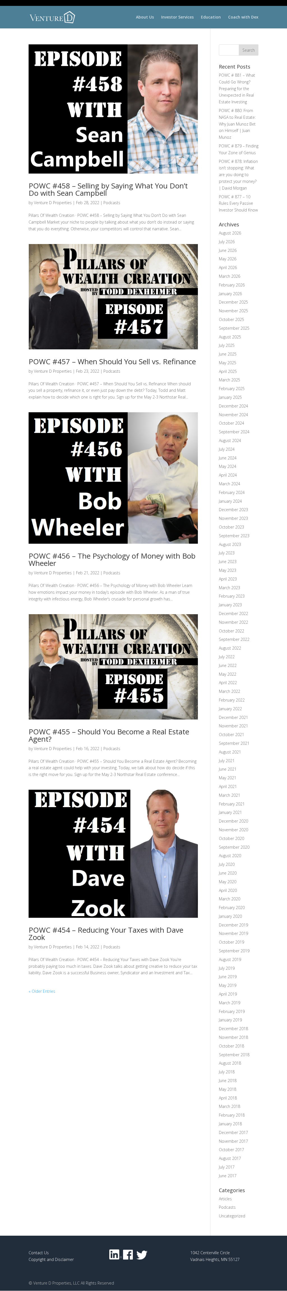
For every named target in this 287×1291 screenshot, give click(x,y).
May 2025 (227, 362)
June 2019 (228, 976)
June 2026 (228, 250)
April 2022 (228, 682)
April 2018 (228, 1098)
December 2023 (233, 509)
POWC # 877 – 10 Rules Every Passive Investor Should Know (238, 203)
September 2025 (234, 328)
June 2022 (228, 665)
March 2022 (229, 691)
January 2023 (230, 604)
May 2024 (227, 466)
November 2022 (233, 622)
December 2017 (233, 1132)
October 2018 (231, 1046)
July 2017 (227, 1167)
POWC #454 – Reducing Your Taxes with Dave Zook (106, 933)
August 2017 (230, 1158)
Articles (225, 1198)
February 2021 (232, 804)
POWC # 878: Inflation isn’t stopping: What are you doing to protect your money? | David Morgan (238, 175)
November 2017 (233, 1141)
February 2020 (232, 907)
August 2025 (230, 337)
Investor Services (177, 17)
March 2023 (229, 587)
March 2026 (229, 276)
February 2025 (232, 388)
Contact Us (39, 1252)
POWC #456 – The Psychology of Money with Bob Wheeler (112, 559)
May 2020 (227, 881)
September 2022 (234, 639)
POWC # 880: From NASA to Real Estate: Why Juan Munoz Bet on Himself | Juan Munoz (237, 124)
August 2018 (230, 1063)
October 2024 (231, 423)
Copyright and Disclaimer (51, 1259)
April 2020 (228, 890)
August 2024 (230, 440)
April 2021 (228, 786)
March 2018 (229, 1106)
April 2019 (228, 994)
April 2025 (228, 371)
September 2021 (234, 743)
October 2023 (231, 527)
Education (211, 17)
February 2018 (232, 1115)
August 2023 (230, 544)
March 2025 (229, 379)
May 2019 (227, 985)
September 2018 (234, 1054)
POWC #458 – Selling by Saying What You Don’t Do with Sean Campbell (108, 189)
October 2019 (231, 942)
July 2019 (227, 968)
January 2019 (230, 1020)
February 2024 (232, 492)
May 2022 (227, 674)
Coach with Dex (243, 17)
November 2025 (233, 310)
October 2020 (231, 838)
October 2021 (231, 734)
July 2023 (227, 552)
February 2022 (232, 700)
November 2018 (233, 1037)
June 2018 (228, 1080)
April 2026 (228, 267)
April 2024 (228, 475)
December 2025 (233, 302)
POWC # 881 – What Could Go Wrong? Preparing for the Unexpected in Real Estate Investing (237, 88)
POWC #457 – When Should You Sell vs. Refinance (112, 361)
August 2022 (230, 648)
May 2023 (227, 570)
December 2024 (233, 406)
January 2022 (230, 708)
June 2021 (228, 769)
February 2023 (232, 596)
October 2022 (231, 631)
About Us (145, 17)
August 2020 (230, 855)
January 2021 (230, 812)
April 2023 (228, 579)
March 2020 (229, 898)
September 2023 (234, 535)
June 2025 (228, 354)
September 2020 (234, 847)
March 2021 (229, 795)
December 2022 (233, 613)
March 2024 (229, 483)
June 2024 (228, 458)
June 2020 (228, 873)
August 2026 (230, 233)
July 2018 (227, 1071)
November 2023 (233, 518)
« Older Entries (42, 991)
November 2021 (233, 725)
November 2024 (233, 414)
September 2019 (234, 950)
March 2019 (229, 1002)
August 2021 (230, 752)
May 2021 (227, 777)
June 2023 (228, 561)
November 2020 (233, 829)
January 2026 (230, 293)
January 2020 (230, 916)
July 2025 (227, 345)
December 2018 (233, 1028)
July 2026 (227, 241)
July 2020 (227, 864)
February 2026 (232, 285)
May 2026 (227, 258)
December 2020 (233, 821)
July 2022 (227, 656)
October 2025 (231, 319)
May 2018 (227, 1089)
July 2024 (227, 449)
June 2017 (228, 1175)
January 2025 (230, 397)
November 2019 (233, 933)
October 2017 (231, 1149)
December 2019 (233, 925)
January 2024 (230, 501)
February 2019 (232, 1011)
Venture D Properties (53, 202)
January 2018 (230, 1123)
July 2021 (227, 760)
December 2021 (233, 717)
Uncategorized (232, 1216)
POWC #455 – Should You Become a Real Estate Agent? (109, 735)
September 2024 (234, 431)
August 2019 (230, 959)
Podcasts (111, 202)
